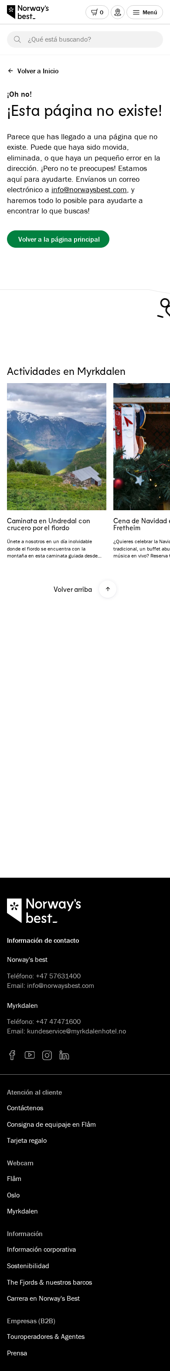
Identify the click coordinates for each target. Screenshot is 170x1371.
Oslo (13, 1195)
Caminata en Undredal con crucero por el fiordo (48, 524)
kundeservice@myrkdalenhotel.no (76, 1031)
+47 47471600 (58, 1021)
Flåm (14, 1178)
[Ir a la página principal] (32, 12)
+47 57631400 (58, 975)
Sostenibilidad (28, 1265)
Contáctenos (25, 1107)
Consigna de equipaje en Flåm (51, 1124)
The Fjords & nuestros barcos (49, 1282)
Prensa (17, 1352)
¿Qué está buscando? (59, 39)
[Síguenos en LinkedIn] (64, 1055)
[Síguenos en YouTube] (29, 1055)
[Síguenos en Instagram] (47, 1055)
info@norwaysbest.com (89, 189)
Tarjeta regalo (27, 1140)
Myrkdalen (22, 1211)
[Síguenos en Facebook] (12, 1055)
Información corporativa (41, 1249)
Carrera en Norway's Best (43, 1298)
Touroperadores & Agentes (46, 1336)
